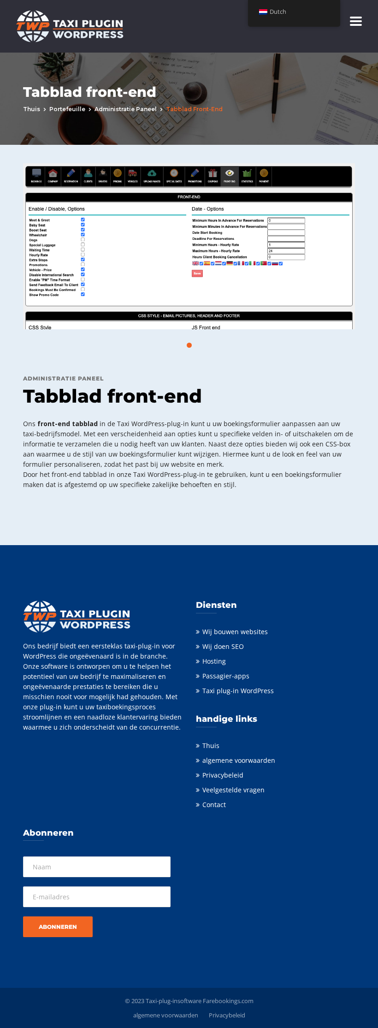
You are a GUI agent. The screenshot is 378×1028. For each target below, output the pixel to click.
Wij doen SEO (223, 646)
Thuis (31, 109)
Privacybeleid (222, 775)
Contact (214, 804)
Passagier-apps (225, 675)
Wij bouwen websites (235, 631)
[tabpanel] (189, 246)
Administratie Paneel (125, 109)
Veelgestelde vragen (233, 789)
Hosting (214, 661)
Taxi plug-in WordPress (238, 690)
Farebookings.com (228, 1001)
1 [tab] (189, 345)
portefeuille (67, 109)
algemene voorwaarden (238, 760)
